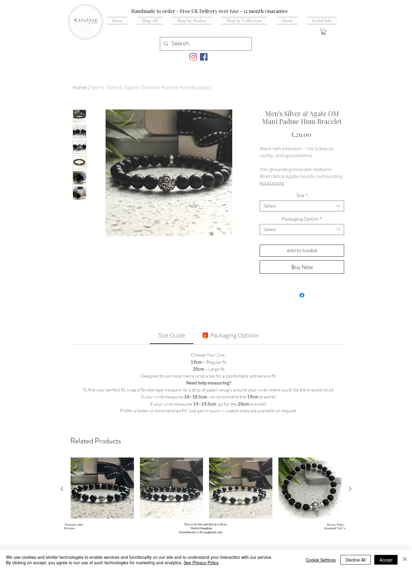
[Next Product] (350, 488)
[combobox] (302, 206)
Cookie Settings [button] (321, 560)
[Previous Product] (61, 488)
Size (302, 195)
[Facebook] (204, 57)
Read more (272, 183)
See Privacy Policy (201, 562)
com (219, 532)
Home (80, 87)
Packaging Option (302, 219)
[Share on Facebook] (302, 295)
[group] (206, 506)
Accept (385, 560)
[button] (319, 20)
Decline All (356, 560)
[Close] (404, 559)
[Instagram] (193, 57)
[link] (171, 335)
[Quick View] (102, 489)
